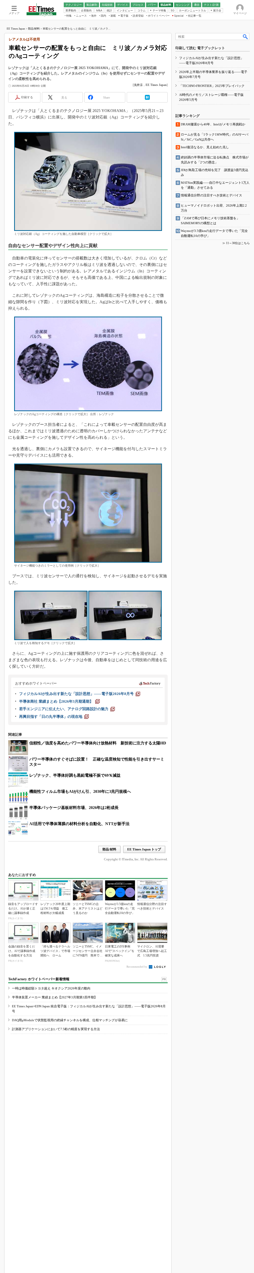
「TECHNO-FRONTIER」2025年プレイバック (212, 86)
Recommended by (137, 966)
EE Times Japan (16, 28)
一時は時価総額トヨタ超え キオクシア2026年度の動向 (51, 988)
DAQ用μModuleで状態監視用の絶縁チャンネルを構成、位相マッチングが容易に (70, 1020)
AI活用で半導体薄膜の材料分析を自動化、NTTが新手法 (79, 824)
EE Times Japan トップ (144, 849)
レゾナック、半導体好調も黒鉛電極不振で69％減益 (75, 775)
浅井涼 (138, 85)
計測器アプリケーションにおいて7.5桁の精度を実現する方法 (56, 1029)
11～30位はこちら (238, 243)
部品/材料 (34, 28)
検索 (245, 36)
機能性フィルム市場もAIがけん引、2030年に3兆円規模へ (80, 791)
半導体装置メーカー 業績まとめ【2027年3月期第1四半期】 (54, 997)
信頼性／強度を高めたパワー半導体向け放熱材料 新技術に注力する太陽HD (97, 743)
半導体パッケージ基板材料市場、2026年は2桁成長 (74, 807)
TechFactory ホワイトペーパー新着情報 (38, 979)
